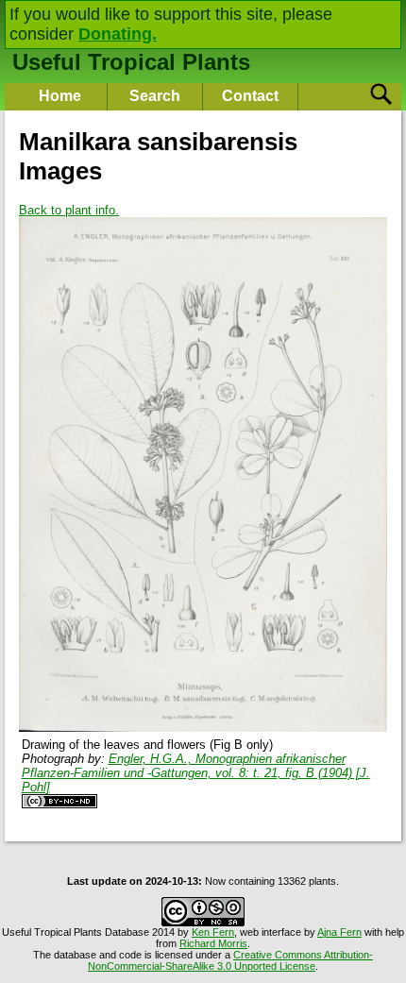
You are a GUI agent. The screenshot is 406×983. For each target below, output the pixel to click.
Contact (250, 96)
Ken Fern (213, 932)
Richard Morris (213, 943)
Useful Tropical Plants (131, 62)
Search (154, 96)
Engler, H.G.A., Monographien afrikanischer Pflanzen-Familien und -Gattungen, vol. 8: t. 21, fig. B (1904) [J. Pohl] (196, 773)
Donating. (117, 34)
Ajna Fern (339, 932)
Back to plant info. (69, 210)
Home (60, 96)
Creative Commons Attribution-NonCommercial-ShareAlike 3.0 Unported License (230, 960)
